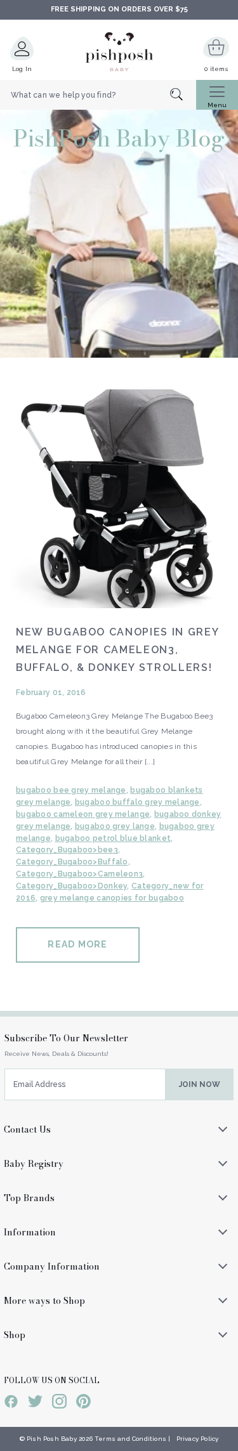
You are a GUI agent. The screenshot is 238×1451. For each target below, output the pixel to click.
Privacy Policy (197, 1438)
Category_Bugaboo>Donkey (71, 886)
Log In (22, 68)
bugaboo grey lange (115, 826)
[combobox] (98, 95)
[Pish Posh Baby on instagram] (59, 1403)
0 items (216, 68)
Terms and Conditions (130, 1438)
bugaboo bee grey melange (71, 790)
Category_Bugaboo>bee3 (67, 849)
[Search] (183, 95)
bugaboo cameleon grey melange (83, 814)
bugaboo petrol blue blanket (113, 838)
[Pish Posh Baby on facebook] (11, 1403)
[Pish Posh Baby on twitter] (35, 1403)
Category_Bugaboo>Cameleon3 (79, 873)
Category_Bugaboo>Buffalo (72, 861)
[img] (119, 498)
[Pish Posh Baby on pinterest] (83, 1403)
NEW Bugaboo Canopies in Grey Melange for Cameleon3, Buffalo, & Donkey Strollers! (117, 649)
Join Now (199, 1084)
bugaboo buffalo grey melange (137, 802)
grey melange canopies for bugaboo (112, 898)
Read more (77, 944)
